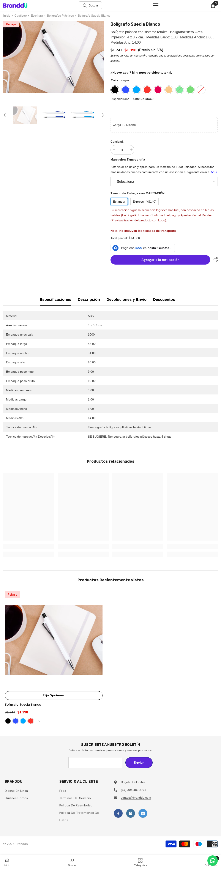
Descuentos (164, 299)
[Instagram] (130, 813)
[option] (25, 115)
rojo (30, 721)
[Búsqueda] (85, 5)
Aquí (214, 172)
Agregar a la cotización (160, 259)
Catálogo (20, 15)
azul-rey (15, 721)
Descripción (89, 299)
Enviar (139, 762)
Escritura (37, 15)
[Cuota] (214, 259)
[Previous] (4, 115)
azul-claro (23, 721)
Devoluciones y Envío (126, 299)
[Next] (102, 115)
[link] (28, 546)
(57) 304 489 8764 (133, 790)
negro (8, 721)
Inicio (6, 15)
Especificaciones (55, 299)
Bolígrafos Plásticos (60, 15)
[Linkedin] (142, 813)
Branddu (22, 844)
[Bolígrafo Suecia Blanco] (54, 640)
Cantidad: (117, 141)
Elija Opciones (54, 695)
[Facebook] (118, 813)
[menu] (155, 5)
